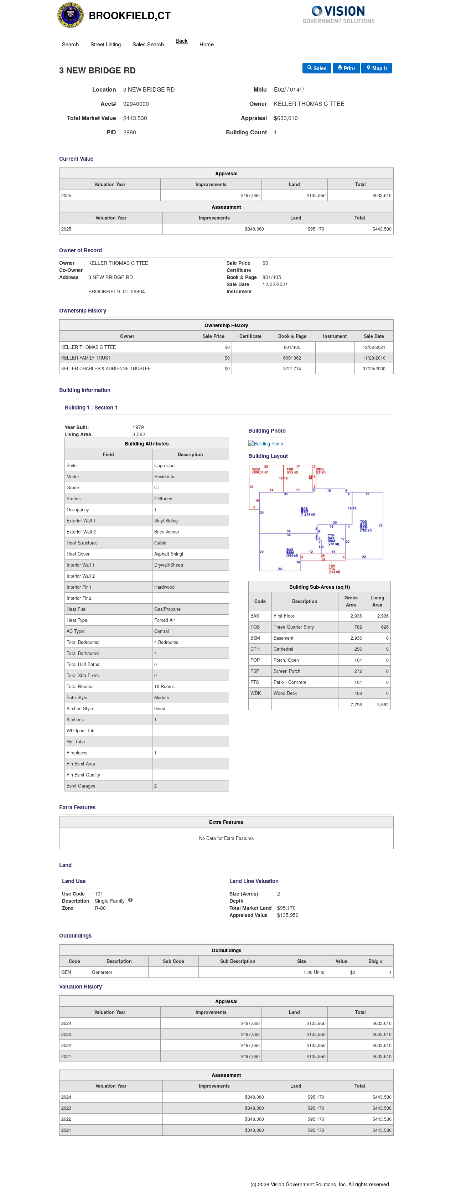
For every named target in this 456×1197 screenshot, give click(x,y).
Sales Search (148, 44)
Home (207, 44)
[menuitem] (70, 42)
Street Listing (105, 44)
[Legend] (130, 900)
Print (348, 68)
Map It (379, 68)
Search (70, 44)
